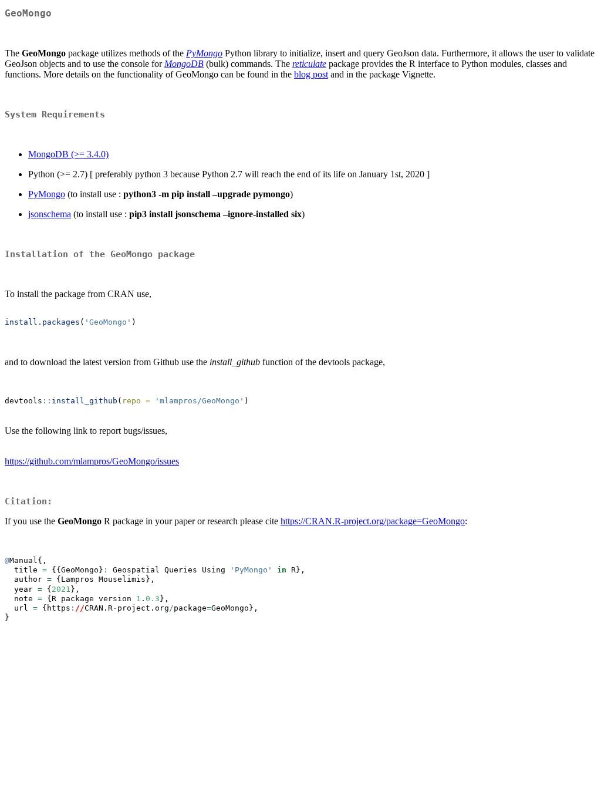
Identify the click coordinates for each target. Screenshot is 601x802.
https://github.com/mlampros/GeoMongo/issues (92, 461)
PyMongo (46, 194)
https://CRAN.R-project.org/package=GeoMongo (373, 521)
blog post (311, 74)
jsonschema (49, 214)
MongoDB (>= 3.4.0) (68, 154)
